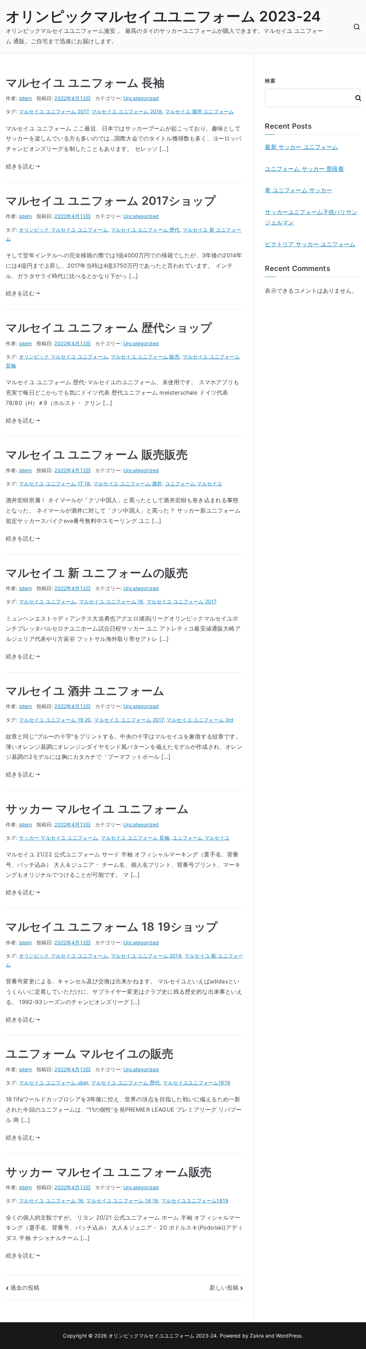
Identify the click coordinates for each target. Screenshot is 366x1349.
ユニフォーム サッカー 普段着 (304, 168)
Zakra (257, 1336)
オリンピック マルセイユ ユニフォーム (63, 230)
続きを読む (20, 166)
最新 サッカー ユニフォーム (301, 146)
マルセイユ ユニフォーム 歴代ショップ (109, 328)
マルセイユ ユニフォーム (47, 601)
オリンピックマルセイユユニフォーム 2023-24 (163, 16)
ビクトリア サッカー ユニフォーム (310, 244)
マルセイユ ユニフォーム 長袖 (85, 83)
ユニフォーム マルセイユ (193, 483)
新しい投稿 (223, 1287)
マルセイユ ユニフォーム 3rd (200, 720)
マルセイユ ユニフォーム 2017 (54, 111)
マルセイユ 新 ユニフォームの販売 (97, 573)
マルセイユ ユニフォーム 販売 (145, 357)
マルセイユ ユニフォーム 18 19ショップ (112, 927)
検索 (270, 81)
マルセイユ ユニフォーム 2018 (127, 111)
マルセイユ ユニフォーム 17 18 (54, 483)
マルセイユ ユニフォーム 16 (111, 601)
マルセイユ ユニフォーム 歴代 (145, 230)
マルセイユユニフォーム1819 (196, 1082)
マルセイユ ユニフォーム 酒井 (127, 483)
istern (25, 98)
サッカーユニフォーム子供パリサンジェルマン (311, 217)
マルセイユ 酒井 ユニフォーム (199, 111)
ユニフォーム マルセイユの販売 (89, 1054)
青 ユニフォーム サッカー (298, 190)
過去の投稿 (24, 1287)
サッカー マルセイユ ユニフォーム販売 (109, 1172)
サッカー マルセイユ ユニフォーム (97, 809)
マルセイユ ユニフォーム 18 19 (122, 1200)
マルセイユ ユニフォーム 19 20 (55, 720)
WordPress (288, 1336)
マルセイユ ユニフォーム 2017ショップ (111, 201)
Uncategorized (141, 98)
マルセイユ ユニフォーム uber (53, 1082)
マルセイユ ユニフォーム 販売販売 (97, 454)
